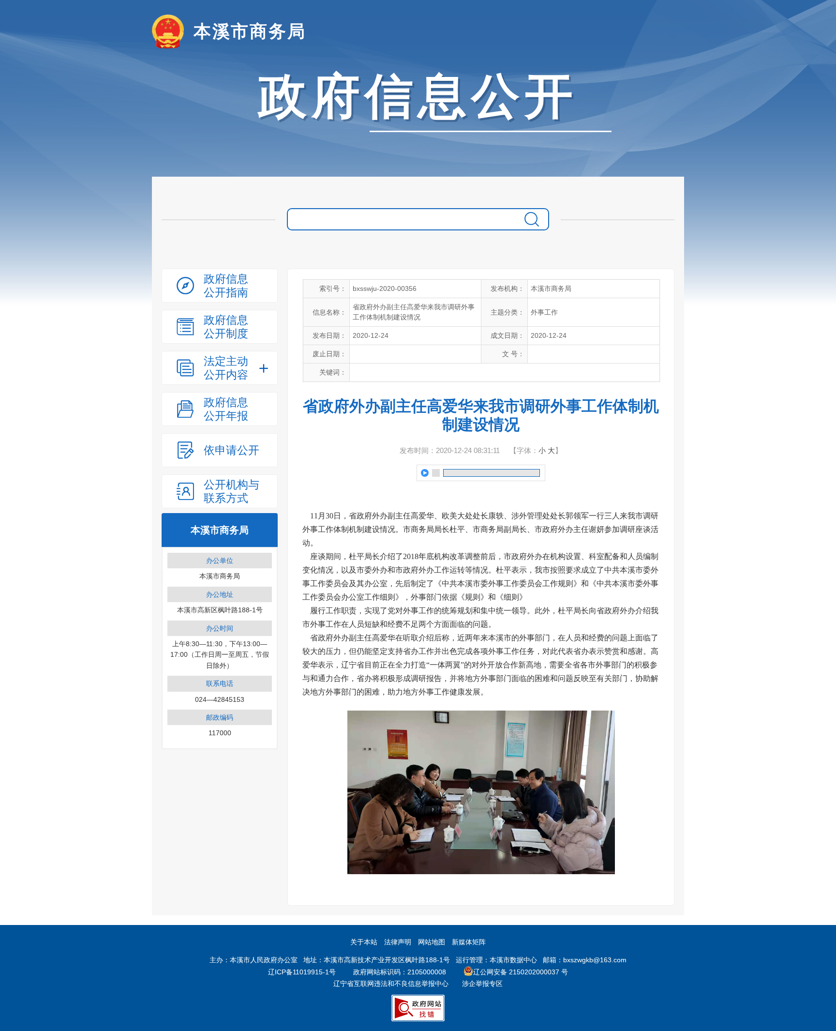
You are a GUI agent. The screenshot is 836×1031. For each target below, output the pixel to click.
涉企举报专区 (482, 983)
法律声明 (397, 942)
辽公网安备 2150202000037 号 (520, 972)
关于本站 (363, 942)
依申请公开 (231, 450)
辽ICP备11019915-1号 (302, 972)
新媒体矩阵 (469, 942)
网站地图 (431, 942)
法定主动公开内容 (226, 368)
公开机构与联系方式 (231, 491)
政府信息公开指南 (226, 286)
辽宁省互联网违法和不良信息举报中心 (390, 983)
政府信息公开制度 (226, 327)
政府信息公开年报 (226, 409)
